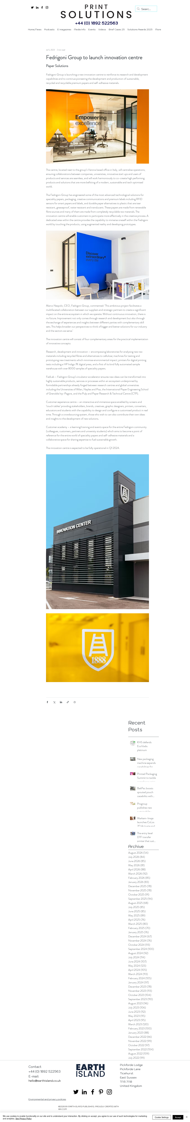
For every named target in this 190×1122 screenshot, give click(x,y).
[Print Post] (74, 702)
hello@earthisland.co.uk (45, 1081)
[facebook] (42, 7)
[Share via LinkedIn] (61, 702)
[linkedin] (37, 7)
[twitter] (32, 7)
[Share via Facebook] (47, 702)
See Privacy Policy (23, 1118)
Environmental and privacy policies (47, 1099)
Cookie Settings (162, 1117)
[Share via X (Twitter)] (54, 702)
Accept (178, 1117)
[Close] (186, 1117)
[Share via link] (67, 702)
